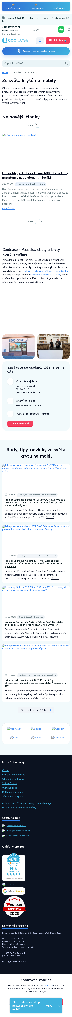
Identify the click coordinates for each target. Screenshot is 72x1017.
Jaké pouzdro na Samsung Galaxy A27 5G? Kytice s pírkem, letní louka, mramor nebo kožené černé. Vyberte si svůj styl (35, 502)
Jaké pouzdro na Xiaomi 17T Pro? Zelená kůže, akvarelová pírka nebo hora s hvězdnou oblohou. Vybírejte (34, 563)
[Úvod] (16, 40)
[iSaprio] (36, 729)
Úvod (5, 72)
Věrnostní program (12, 796)
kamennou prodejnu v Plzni (45, 274)
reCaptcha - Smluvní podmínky (19, 807)
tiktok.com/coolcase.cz (18, 835)
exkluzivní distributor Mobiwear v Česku (46, 271)
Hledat (66, 63)
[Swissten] (58, 738)
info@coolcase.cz (10, 30)
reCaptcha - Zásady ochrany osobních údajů (27, 803)
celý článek (8, 208)
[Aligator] (58, 729)
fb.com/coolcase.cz (16, 825)
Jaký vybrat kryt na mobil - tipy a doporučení (37, 494)
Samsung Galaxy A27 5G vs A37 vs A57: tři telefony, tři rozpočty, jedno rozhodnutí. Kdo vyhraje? (35, 623)
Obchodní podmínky (13, 779)
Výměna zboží (9, 787)
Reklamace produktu (13, 792)
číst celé (50, 517)
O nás (5, 770)
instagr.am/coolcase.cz (18, 830)
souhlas (49, 985)
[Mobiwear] (14, 729)
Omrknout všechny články (33, 710)
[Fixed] (14, 738)
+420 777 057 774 (11, 27)
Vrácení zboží (9, 783)
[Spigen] (36, 738)
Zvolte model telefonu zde (38, 51)
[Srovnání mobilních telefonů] (36, 151)
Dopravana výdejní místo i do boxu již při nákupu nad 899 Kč (35, 19)
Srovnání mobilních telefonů (31, 617)
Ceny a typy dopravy (13, 774)
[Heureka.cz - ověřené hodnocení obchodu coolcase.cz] (36, 867)
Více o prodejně (20, 423)
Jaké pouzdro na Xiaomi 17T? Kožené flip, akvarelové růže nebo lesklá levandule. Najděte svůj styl (36, 683)
